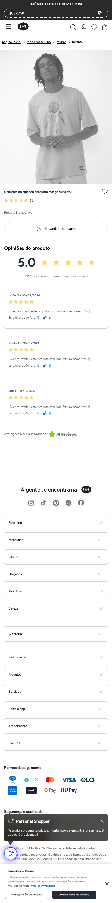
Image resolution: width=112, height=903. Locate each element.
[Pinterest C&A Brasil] (56, 503)
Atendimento (18, 726)
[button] (73, 27)
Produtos (15, 674)
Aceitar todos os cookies (74, 894)
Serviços (15, 691)
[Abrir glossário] (62, 634)
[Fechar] (107, 883)
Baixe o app (17, 709)
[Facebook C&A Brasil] (81, 503)
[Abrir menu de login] (83, 27)
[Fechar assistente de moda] (102, 821)
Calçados (15, 574)
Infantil (13, 557)
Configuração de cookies (26, 894)
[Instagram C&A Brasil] (31, 503)
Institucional (17, 657)
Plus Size (15, 591)
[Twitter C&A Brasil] (68, 503)
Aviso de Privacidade (43, 885)
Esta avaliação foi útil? (24, 318)
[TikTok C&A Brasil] (43, 503)
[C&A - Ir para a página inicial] (23, 27)
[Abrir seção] (64, 523)
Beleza (13, 608)
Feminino (15, 523)
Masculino (16, 540)
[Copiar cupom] (100, 13)
